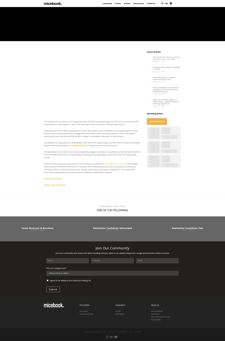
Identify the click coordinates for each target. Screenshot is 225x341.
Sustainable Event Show (114, 164)
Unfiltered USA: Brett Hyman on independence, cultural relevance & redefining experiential (166, 102)
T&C (131, 332)
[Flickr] (171, 3)
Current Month (156, 121)
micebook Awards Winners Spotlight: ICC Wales (166, 68)
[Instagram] (162, 3)
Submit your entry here (55, 185)
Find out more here (53, 178)
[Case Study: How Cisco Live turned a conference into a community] (149, 58)
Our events (84, 311)
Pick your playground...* (56, 268)
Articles (118, 311)
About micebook (157, 311)
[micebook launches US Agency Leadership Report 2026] (149, 78)
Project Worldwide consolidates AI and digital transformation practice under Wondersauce (166, 90)
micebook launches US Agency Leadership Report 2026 (164, 78)
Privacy (138, 332)
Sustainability (156, 320)
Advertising (155, 314)
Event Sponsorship (86, 314)
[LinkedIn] (167, 3)
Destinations (119, 314)
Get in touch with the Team (160, 317)
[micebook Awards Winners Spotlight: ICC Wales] (149, 68)
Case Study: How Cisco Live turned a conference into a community (166, 58)
